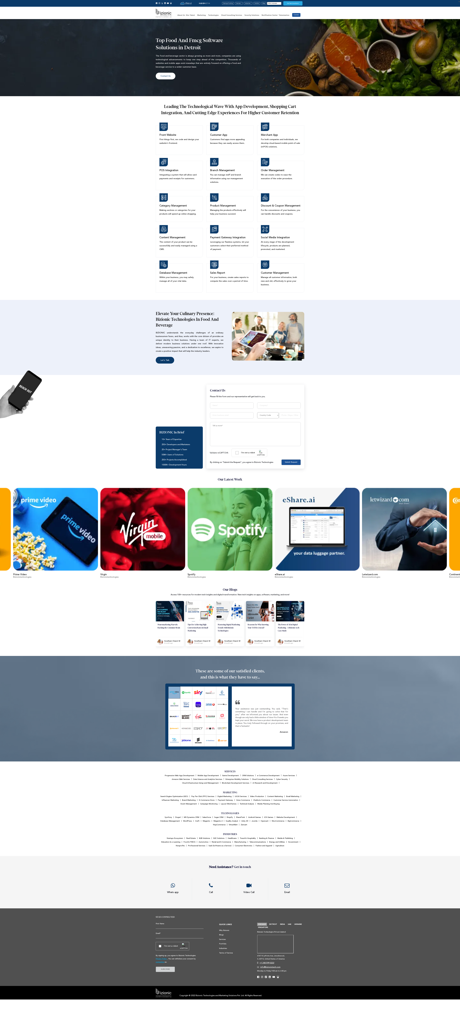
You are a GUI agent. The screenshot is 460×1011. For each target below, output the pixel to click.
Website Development (285, 817)
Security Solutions (251, 15)
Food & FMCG (189, 842)
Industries (248, 3)
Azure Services (289, 775)
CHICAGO (262, 924)
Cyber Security (282, 779)
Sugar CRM (218, 817)
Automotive (203, 842)
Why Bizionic (224, 930)
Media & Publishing (285, 838)
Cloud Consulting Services (231, 15)
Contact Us (166, 76)
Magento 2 (217, 821)
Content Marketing (275, 796)
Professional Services (196, 845)
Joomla (254, 821)
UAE (289, 924)
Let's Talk (165, 360)
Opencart (264, 821)
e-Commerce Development (268, 775)
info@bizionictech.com (270, 967)
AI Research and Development (265, 783)
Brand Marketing (189, 800)
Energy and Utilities (277, 842)
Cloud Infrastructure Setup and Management (200, 783)
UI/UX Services (241, 796)
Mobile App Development (208, 775)
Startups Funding (228, 3)
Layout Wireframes (228, 803)
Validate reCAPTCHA (219, 452)
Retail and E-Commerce (221, 842)
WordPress (187, 821)
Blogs (263, 3)
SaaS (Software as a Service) (220, 845)
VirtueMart (233, 824)
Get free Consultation (293, 3)
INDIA (282, 924)
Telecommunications (257, 842)
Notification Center (270, 15)
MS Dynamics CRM (191, 817)
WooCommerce (278, 821)
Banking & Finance (266, 838)
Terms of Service (226, 953)
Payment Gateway (225, 800)
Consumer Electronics (243, 845)
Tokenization (284, 15)
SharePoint (240, 817)
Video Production (257, 796)
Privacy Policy (161, 958)
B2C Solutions (218, 838)
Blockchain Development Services (235, 783)
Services (238, 3)
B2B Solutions (204, 838)
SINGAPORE (263, 927)
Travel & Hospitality (248, 838)
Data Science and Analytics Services (207, 779)
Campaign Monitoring (209, 803)
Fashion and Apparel (264, 845)
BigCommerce (293, 821)
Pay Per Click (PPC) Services (202, 796)
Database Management (170, 821)
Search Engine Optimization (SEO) (174, 796)
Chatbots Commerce (261, 800)
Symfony (168, 817)
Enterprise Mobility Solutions (237, 779)
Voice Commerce (243, 800)
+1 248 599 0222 (267, 962)
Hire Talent (190, 15)
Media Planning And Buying (268, 803)
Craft (197, 821)
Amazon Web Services (181, 779)
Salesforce (206, 817)
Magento (206, 821)
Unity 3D (244, 821)
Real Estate (191, 838)
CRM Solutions (248, 775)
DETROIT (273, 924)
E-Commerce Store (207, 800)
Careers (296, 15)
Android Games (254, 817)
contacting (160, 962)
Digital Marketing (225, 796)
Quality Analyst (232, 821)
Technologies (213, 15)
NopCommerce (219, 824)
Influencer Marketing (170, 800)
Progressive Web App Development (179, 775)
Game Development (230, 775)
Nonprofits (180, 845)
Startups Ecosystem (175, 838)
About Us (181, 15)
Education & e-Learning (170, 842)
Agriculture (279, 845)
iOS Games (268, 817)
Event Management (189, 803)
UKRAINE (298, 924)
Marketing (201, 15)
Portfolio (257, 3)
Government (293, 842)
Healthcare (232, 838)
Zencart (244, 824)
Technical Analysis (247, 803)
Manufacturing (240, 842)
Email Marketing (292, 796)
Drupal (178, 817)
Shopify (230, 817)
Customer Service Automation (285, 800)
